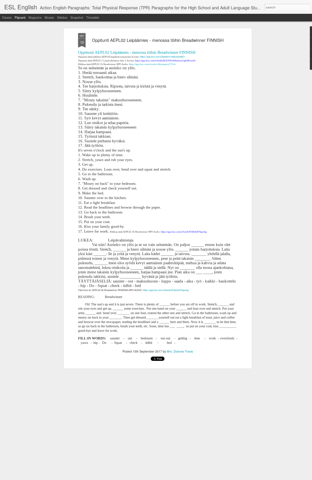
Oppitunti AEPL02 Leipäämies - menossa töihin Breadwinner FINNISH (157, 40)
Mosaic (49, 17)
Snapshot (76, 17)
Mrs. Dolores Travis (180, 351)
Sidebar (62, 17)
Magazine (35, 17)
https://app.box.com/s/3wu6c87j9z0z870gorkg (165, 290)
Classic (7, 17)
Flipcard (20, 17)
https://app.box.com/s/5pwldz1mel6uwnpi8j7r (162, 56)
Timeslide (92, 17)
